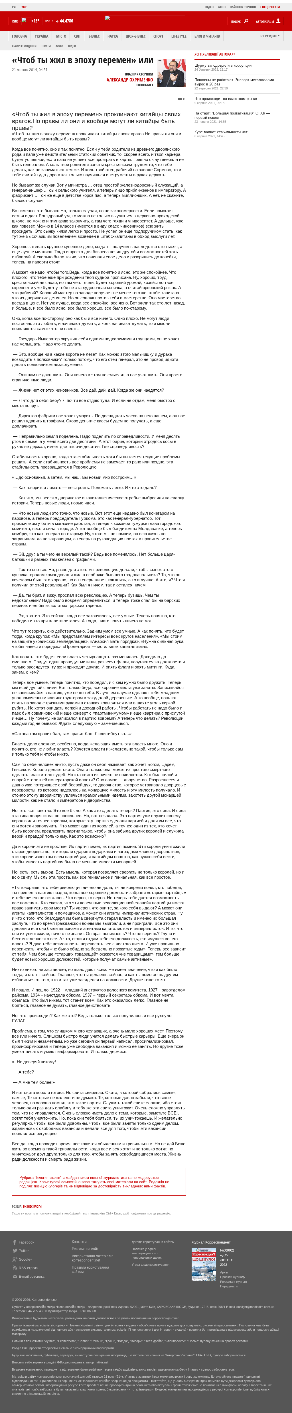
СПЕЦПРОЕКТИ (270, 7)
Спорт (158, 36)
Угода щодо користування (150, 1264)
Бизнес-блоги (32, 1206)
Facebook (26, 1242)
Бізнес (94, 36)
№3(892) (227, 1250)
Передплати (229, 1286)
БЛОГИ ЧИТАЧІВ (207, 36)
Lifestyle (178, 36)
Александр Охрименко (130, 80)
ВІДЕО (209, 7)
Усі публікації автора (212, 54)
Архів (224, 1272)
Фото (59, 46)
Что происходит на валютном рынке (225, 99)
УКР (24, 7)
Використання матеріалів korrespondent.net (92, 1258)
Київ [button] (15, 21)
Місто (61, 36)
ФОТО (222, 7)
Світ (77, 36)
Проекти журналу (232, 1277)
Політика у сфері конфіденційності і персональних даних (147, 1253)
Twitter (24, 1251)
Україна (41, 36)
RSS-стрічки (28, 1268)
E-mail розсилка (31, 1277)
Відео (72, 46)
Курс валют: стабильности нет (221, 132)
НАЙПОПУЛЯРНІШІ (243, 7)
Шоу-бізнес (135, 36)
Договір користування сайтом (153, 1242)
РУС (14, 7)
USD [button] (48, 21)
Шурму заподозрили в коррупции (223, 65)
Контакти (79, 1242)
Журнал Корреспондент (211, 1242)
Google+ (25, 1259)
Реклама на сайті (86, 1249)
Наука (113, 36)
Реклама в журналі (233, 1281)
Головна (19, 36)
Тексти (46, 46)
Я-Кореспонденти (24, 46)
